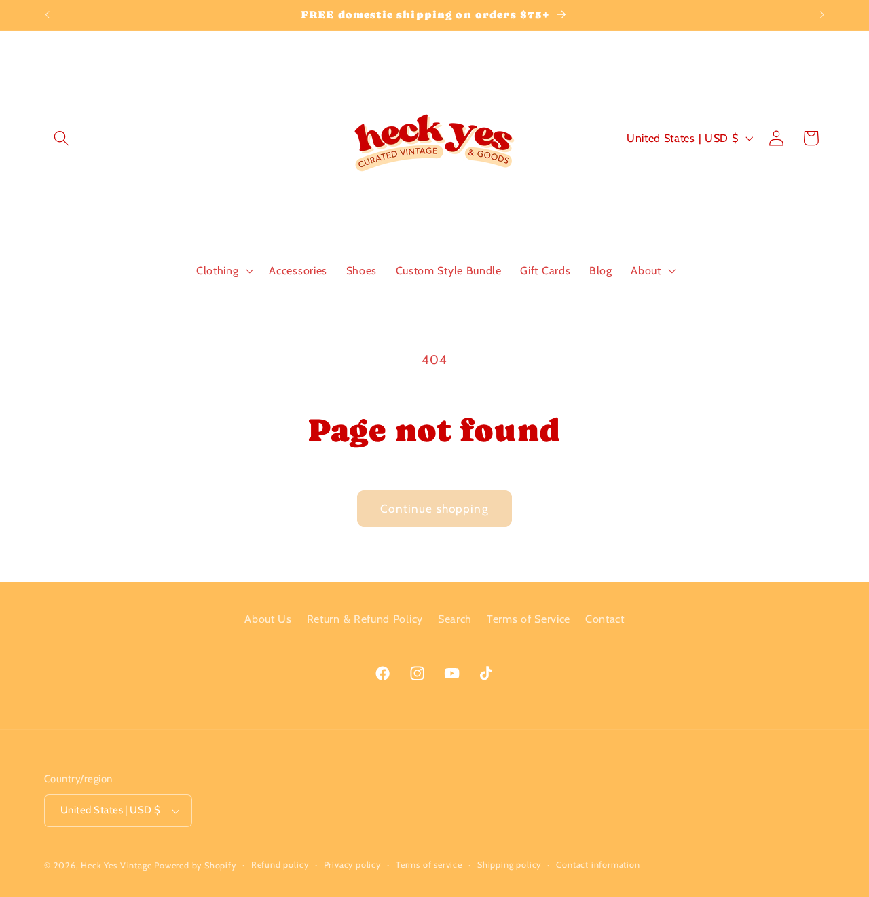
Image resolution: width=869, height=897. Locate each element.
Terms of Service (528, 618)
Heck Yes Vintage (116, 865)
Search (455, 618)
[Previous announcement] (47, 15)
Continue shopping (434, 508)
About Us (268, 618)
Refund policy (279, 865)
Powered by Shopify (195, 865)
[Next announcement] (821, 15)
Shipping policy (509, 865)
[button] (61, 138)
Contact (605, 618)
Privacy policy (352, 865)
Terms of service (429, 865)
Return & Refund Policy (365, 618)
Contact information (598, 865)
